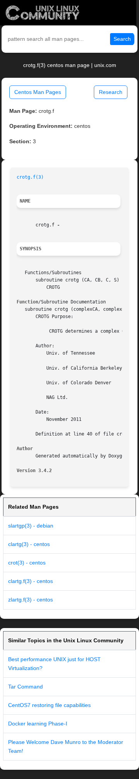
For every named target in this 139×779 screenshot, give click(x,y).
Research (110, 92)
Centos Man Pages (37, 92)
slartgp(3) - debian (30, 526)
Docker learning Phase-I (37, 723)
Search (122, 39)
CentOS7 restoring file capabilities (49, 705)
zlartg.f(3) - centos (30, 599)
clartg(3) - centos (29, 544)
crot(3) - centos (27, 563)
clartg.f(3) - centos (30, 581)
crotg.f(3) (30, 177)
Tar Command (25, 687)
